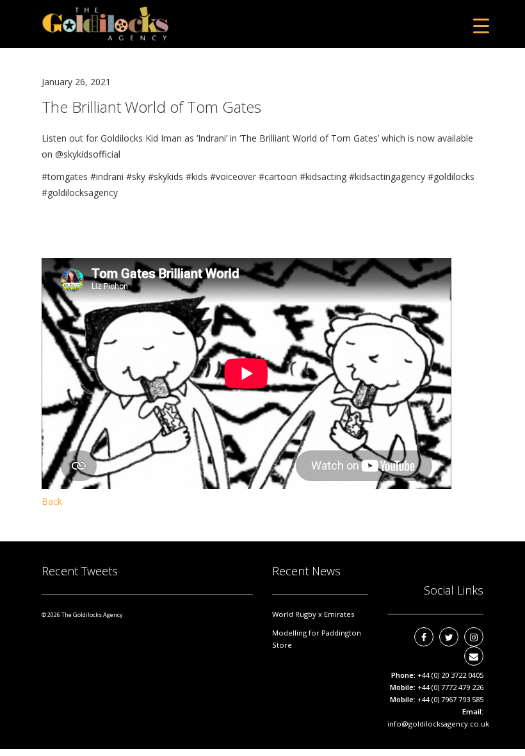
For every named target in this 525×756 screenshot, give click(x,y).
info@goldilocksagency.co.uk (438, 723)
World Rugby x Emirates (313, 614)
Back (52, 501)
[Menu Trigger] (481, 25)
